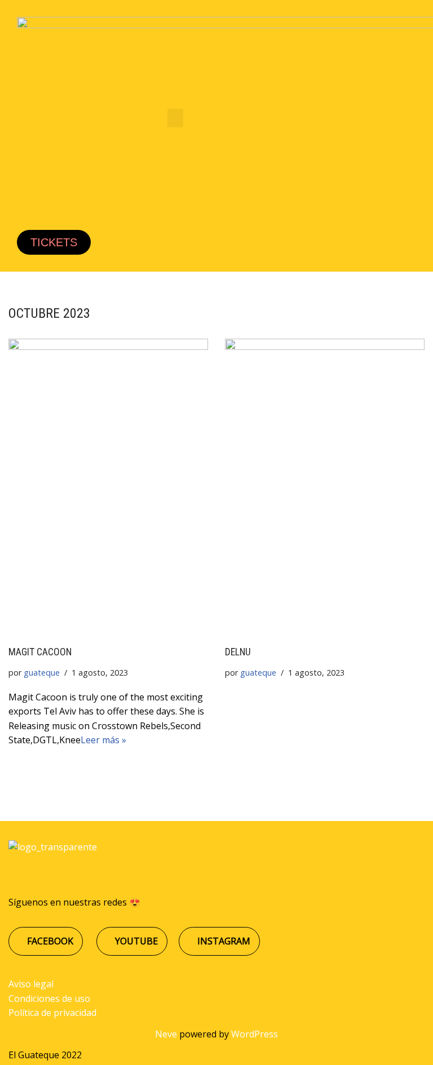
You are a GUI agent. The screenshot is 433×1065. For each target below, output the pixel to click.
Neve (166, 1034)
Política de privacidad (52, 1012)
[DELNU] (325, 486)
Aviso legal (31, 984)
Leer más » (103, 740)
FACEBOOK (49, 941)
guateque (42, 672)
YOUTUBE (135, 941)
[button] (175, 118)
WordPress (254, 1034)
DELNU (238, 652)
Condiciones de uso (49, 998)
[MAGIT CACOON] (108, 486)
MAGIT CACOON (40, 652)
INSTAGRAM (222, 941)
